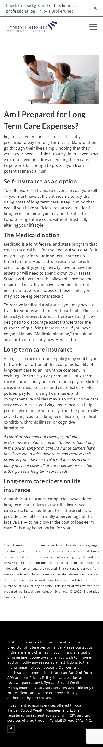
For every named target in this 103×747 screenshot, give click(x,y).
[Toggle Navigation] (93, 27)
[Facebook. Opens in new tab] (11, 729)
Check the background (27, 5)
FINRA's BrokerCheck (55, 11)
